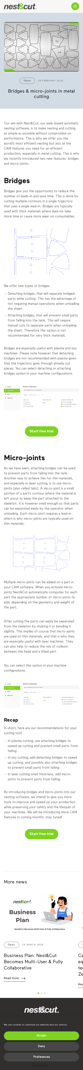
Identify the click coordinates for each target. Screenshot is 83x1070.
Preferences (41, 1056)
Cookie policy (39, 1065)
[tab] (38, 993)
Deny (41, 1046)
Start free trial (42, 431)
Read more (11, 978)
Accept (41, 1035)
